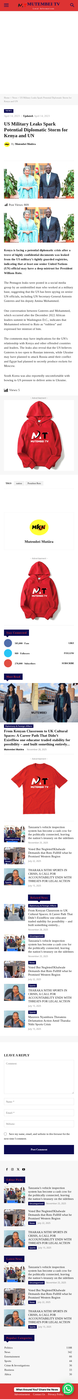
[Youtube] (23, 1169)
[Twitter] (18, 1169)
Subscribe (68, 663)
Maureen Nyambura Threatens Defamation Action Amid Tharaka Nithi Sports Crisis (49, 1020)
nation (19, 483)
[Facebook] (7, 1169)
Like (71, 643)
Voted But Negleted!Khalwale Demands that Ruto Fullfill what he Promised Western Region (50, 853)
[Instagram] (12, 1169)
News (14, 97)
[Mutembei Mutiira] (7, 144)
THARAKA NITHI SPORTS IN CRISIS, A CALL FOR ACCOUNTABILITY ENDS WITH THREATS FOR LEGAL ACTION (50, 875)
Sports (8, 882)
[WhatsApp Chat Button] (68, 1389)
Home (7, 97)
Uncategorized (12, 839)
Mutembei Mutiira (25, 143)
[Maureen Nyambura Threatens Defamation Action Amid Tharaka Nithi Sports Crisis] (14, 1019)
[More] (53, 154)
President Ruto (34, 483)
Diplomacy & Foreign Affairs (18, 726)
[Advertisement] (39, 52)
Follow (69, 653)
